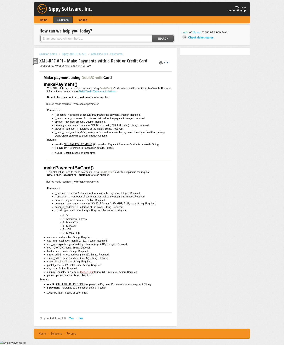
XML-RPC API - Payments (106, 54)
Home (43, 20)
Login (185, 32)
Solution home (48, 54)
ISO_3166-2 (87, 272)
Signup (197, 32)
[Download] (135, 124)
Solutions (63, 20)
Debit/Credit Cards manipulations (97, 91)
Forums (82, 20)
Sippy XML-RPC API (74, 54)
